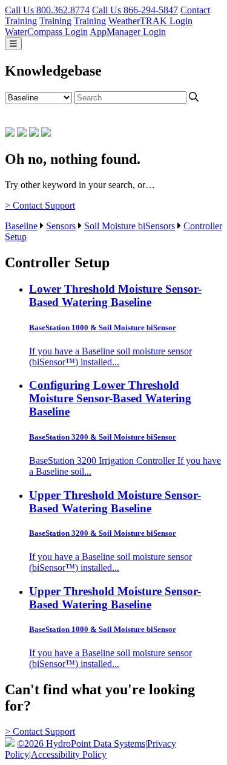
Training (21, 21)
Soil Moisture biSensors (129, 226)
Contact (195, 10)
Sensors (61, 226)
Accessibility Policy (69, 754)
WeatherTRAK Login (150, 21)
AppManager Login (128, 32)
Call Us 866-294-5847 (135, 10)
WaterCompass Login (46, 32)
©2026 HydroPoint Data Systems (81, 743)
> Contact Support (40, 205)
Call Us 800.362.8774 (47, 10)
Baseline (21, 226)
